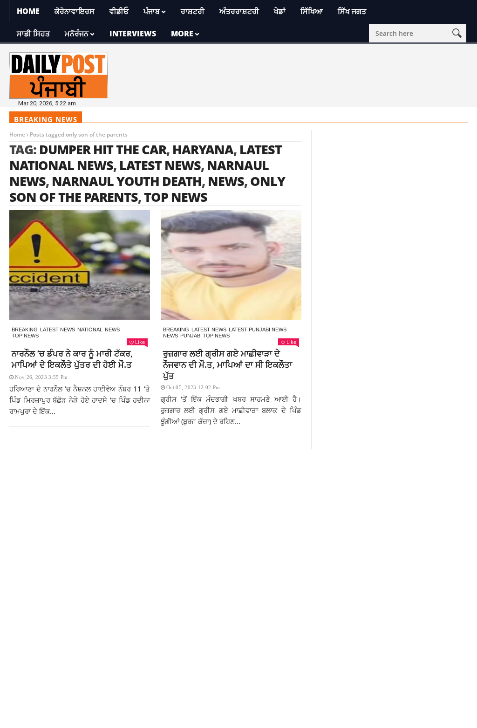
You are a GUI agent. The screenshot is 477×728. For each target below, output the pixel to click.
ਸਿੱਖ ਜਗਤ (352, 11)
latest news (160, 165)
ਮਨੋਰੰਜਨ (77, 33)
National (89, 329)
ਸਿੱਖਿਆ (311, 11)
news (226, 181)
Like (140, 341)
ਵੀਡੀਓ (119, 11)
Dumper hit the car (102, 149)
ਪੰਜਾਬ (151, 11)
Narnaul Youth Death (127, 181)
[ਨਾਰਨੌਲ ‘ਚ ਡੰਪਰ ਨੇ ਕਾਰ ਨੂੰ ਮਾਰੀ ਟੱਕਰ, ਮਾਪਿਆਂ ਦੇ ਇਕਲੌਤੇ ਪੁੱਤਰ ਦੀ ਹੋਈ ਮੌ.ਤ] (79, 265)
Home (28, 11)
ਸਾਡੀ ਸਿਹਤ (33, 33)
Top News (25, 335)
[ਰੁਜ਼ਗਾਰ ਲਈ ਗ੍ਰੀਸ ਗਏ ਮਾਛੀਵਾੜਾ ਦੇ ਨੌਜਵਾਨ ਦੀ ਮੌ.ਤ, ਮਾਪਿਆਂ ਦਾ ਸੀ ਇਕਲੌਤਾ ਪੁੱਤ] (231, 265)
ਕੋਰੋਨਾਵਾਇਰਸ (75, 11)
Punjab (190, 335)
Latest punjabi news (257, 329)
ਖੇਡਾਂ (280, 11)
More (182, 33)
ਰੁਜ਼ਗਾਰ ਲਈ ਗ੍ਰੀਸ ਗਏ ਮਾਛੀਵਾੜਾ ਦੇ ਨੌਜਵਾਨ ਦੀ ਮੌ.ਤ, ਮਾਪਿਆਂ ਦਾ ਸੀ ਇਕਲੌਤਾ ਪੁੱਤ (227, 364)
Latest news (57, 329)
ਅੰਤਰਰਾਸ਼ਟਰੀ (239, 11)
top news (175, 197)
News (112, 329)
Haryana (202, 149)
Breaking (25, 329)
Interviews (132, 33)
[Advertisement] (238, 514)
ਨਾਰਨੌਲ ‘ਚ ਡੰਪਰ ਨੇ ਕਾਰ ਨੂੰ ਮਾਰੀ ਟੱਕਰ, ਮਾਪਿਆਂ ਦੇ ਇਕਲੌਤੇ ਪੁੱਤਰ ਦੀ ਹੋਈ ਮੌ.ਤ (72, 359)
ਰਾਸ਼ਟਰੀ (192, 11)
